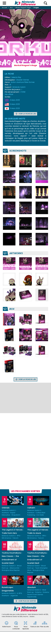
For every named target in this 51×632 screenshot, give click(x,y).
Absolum (31, 587)
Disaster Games (22, 80)
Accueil (4, 8)
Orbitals (5, 507)
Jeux (11, 8)
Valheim (31, 507)
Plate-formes (29, 82)
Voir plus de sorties (27, 601)
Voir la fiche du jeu (27, 114)
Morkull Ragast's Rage (23, 8)
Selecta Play (16, 77)
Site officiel (9, 94)
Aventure (20, 82)
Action (13, 82)
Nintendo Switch (19, 87)
